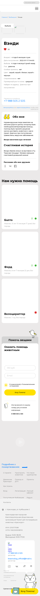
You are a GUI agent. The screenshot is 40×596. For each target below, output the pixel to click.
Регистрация (20, 491)
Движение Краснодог (7, 480)
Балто (8, 220)
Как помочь (7, 486)
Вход (5, 491)
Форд (8, 267)
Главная (4, 17)
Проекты (30, 479)
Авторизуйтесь (8, 107)
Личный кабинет (30, 492)
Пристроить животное (20, 474)
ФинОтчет (13, 580)
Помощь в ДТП (19, 480)
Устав (5, 580)
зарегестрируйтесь (23, 107)
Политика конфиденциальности (10, 571)
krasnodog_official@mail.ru (20, 559)
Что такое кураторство (32, 474)
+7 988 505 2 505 (14, 100)
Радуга (29, 498)
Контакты (7, 502)
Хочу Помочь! (20, 392)
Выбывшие (12, 17)
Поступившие (9, 498)
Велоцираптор (14, 314)
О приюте (7, 473)
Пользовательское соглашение (9, 576)
